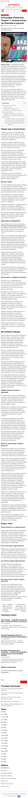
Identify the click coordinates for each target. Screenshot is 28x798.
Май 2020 (3, 759)
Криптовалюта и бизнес (6, 775)
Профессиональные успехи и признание (13, 114)
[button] (23, 103)
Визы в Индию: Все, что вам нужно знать (10, 701)
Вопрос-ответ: (6, 117)
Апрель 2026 (4, 714)
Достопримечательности (7, 773)
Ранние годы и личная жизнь (9, 105)
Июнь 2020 (3, 756)
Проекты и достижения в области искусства (14, 115)
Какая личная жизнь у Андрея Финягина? (16, 120)
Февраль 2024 (4, 735)
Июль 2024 (3, 722)
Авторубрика (4, 770)
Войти (24, 11)
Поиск (2, 680)
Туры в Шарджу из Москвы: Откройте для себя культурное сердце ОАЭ (12, 704)
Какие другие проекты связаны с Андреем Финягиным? (16, 123)
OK (19, 796)
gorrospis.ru (14, 4)
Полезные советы (5, 786)
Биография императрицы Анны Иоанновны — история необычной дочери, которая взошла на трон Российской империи (14, 653)
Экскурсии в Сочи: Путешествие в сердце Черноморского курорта (11, 697)
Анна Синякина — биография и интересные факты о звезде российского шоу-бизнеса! (14, 620)
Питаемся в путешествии (7, 783)
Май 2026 (3, 711)
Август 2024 (4, 719)
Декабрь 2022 (4, 751)
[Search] (21, 11)
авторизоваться (4, 672)
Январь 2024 (4, 738)
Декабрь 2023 (4, 740)
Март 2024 (3, 733)
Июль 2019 (3, 761)
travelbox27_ (5, 25)
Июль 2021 (3, 754)
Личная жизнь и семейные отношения (13, 110)
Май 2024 (3, 727)
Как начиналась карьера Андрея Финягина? (16, 121)
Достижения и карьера (8, 112)
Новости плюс (4, 781)
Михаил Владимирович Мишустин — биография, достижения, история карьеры (14, 636)
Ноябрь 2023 (4, 743)
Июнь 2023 (3, 748)
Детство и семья (8, 107)
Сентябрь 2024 (4, 717)
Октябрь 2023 (4, 746)
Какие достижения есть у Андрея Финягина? (16, 118)
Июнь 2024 (3, 725)
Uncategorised (5, 15)
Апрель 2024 (4, 730)
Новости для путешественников (8, 778)
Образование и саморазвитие (11, 108)
